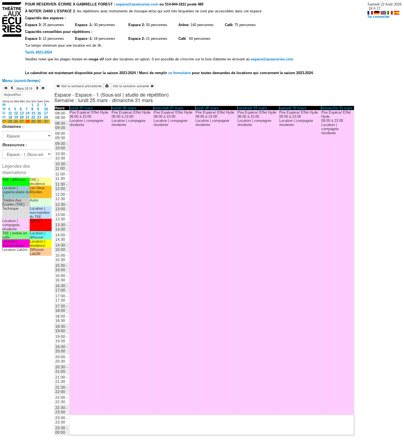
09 (3, 104)
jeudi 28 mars (206, 108)
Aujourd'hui (12, 94)
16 (39, 113)
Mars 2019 (24, 88)
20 (22, 117)
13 (22, 113)
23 (39, 117)
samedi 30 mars (292, 108)
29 (33, 121)
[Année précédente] (5, 87)
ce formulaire (180, 73)
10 (3, 108)
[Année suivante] (43, 87)
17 (46, 113)
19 (16, 117)
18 (10, 117)
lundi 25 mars (81, 108)
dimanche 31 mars (337, 108)
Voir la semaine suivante (132, 86)
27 (22, 121)
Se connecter (378, 17)
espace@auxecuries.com (137, 4)
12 (16, 113)
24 (46, 117)
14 (27, 113)
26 (16, 121)
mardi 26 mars (124, 108)
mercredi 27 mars (168, 108)
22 (33, 117)
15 (33, 113)
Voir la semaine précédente (80, 86)
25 (10, 121)
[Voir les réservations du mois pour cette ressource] (12, 87)
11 (3, 112)
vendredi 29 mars (252, 108)
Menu (21, 80)
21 (27, 117)
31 (46, 121)
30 (39, 121)
